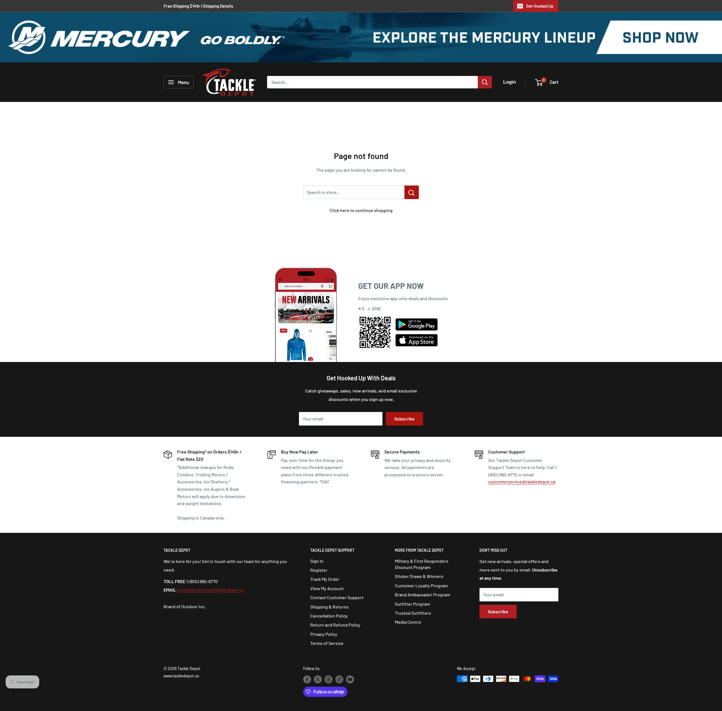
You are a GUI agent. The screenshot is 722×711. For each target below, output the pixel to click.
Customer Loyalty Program (421, 585)
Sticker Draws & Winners (419, 576)
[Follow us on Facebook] (307, 679)
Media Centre (408, 622)
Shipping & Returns (329, 606)
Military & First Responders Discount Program (421, 564)
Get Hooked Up (539, 5)
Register (318, 570)
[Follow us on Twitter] (318, 679)
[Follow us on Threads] (329, 679)
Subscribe (404, 418)
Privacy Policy (323, 634)
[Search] (485, 82)
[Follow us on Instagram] (339, 679)
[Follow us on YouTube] (350, 679)
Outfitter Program (412, 604)
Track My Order (324, 579)
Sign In (316, 561)
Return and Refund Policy (335, 624)
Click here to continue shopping (361, 210)
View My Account (327, 588)
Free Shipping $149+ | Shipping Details (198, 5)
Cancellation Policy (329, 615)
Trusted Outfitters (413, 613)
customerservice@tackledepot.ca (521, 481)
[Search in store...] (411, 192)
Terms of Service (327, 643)
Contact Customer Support (337, 597)
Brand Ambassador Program (422, 594)
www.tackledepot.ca (181, 675)
